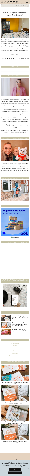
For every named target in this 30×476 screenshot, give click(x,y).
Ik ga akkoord (15, 469)
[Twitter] (2, 2)
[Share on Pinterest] (13, 58)
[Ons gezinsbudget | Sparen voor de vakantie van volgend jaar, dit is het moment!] (6, 318)
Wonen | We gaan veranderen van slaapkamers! (15, 14)
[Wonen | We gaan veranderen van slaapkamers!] (15, 38)
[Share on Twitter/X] (11, 58)
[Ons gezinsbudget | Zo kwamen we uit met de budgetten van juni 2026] (15, 393)
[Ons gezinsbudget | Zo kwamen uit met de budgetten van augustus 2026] (6, 325)
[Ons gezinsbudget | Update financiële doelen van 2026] (15, 432)
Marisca (8, 9)
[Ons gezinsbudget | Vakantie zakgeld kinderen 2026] (15, 373)
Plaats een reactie (23, 58)
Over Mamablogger (15, 343)
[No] (28, 468)
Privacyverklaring (15, 472)
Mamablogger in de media (15, 355)
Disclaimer (15, 348)
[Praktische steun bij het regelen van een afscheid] (6, 332)
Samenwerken (15, 353)
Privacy (15, 345)
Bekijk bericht (15, 54)
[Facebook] (14, 2)
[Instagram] (5, 2)
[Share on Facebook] (9, 58)
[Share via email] (7, 58)
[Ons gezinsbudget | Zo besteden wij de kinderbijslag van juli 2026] (15, 413)
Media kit (15, 350)
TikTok (16, 459)
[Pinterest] (8, 2)
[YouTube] (11, 2)
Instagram (15, 455)
